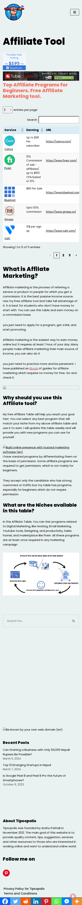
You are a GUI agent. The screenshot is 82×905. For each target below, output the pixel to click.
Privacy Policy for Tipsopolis (24, 889)
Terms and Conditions (20, 893)
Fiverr (7, 168)
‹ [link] (50, 255)
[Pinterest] (6, 873)
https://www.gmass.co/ (61, 212)
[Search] (73, 620)
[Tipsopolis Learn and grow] (14, 12)
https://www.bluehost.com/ (63, 192)
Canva (8, 149)
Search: (32, 120)
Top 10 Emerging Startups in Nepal (27, 765)
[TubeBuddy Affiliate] (41, 80)
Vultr (7, 238)
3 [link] (70, 255)
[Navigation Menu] (74, 12)
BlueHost (10, 200)
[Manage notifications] (73, 897)
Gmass (8, 219)
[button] (22, 130)
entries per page (25, 110)
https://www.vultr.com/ (61, 231)
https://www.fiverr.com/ (61, 160)
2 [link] (63, 255)
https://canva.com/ (58, 141)
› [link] (76, 255)
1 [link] (56, 255)
